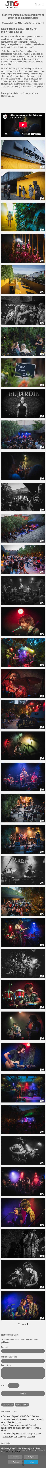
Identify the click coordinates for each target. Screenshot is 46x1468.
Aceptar (32, 1462)
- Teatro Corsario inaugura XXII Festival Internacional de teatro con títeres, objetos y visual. (21, 1428)
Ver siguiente (22, 1404)
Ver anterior (7, 1404)
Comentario (6, 1365)
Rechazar (15, 1462)
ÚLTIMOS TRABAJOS (23, 23)
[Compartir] (43, 23)
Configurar (31, 1457)
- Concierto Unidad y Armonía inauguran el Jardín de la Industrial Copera (22, 1420)
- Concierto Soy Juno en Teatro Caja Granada (21, 1433)
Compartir (22, 1324)
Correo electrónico (9, 1357)
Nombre (4, 1347)
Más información (15, 1457)
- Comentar (36, 23)
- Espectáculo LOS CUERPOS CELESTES (18, 1436)
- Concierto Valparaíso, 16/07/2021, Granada (20, 1416)
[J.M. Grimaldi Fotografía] (12, 4)
